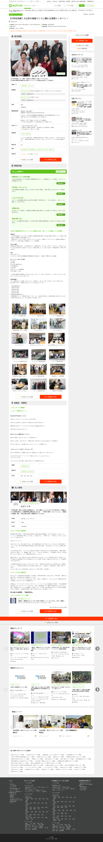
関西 (26, 810)
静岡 (31, 808)
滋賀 (32, 811)
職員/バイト (35, 5)
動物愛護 (34, 829)
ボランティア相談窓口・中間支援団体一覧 (15, 792)
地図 (60, 91)
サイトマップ (13, 787)
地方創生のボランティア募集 (32, 769)
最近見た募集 (62, 1)
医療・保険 (27, 829)
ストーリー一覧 (13, 790)
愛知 (35, 808)
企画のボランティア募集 (80, 767)
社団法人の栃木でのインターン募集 (54, 765)
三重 (38, 808)
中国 (26, 813)
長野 (46, 807)
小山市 (27, 91)
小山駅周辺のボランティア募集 (74, 754)
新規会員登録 (13, 801)
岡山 (38, 814)
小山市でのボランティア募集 (33, 754)
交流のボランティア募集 (66, 767)
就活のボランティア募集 (47, 769)
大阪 (40, 811)
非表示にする (60, 171)
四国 (54, 811)
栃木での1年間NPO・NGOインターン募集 (75, 765)
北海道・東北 (28, 797)
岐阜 (27, 808)
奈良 (47, 811)
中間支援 (41, 827)
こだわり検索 (89, 5)
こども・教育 (32, 823)
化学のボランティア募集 (17, 769)
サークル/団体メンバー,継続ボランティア (35, 790)
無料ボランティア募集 (58, 756)
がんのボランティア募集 (17, 767)
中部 (26, 806)
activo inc (49, 838)
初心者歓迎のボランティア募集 (83, 759)
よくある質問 (13, 785)
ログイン (12, 802)
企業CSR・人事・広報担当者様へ (78, 1)
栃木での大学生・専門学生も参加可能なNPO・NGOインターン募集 (27, 765)
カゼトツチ (14, 21)
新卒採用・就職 (56, 787)
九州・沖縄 (27, 816)
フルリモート (56, 794)
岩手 (36, 798)
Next (97, 648)
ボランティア (27, 5)
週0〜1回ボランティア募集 (52, 759)
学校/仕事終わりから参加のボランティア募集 (22, 761)
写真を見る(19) (60, 73)
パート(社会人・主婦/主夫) (68, 788)
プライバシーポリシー (15, 798)
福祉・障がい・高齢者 (37, 826)
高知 (66, 813)
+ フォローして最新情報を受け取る (30, 502)
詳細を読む (60, 183)
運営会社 (12, 795)
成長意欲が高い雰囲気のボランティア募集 (68, 761)
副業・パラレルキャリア (58, 790)
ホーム (10, 10)
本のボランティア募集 (80, 769)
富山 (31, 807)
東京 (46, 803)
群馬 (35, 803)
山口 (27, 814)
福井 (38, 807)
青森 (32, 798)
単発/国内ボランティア (30, 787)
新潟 (27, 807)
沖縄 (32, 819)
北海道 (27, 798)
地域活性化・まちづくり (31, 824)
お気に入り (55, 1)
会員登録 (68, 1)
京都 (36, 811)
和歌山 (27, 811)
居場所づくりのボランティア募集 (64, 769)
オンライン (27, 795)
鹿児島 (27, 819)
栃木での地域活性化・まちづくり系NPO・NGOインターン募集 (46, 763)
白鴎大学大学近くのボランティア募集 (20, 759)
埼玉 (38, 803)
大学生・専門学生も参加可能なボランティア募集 (22, 756)
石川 (35, 807)
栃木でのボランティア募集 (17, 754)
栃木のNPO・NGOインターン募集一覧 (34, 10)
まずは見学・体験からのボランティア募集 (45, 761)
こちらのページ (24, 154)
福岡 (27, 817)
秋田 (43, 798)
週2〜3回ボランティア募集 (67, 759)
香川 (58, 813)
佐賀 (31, 817)
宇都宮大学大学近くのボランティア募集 (76, 756)
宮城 (40, 798)
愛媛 (62, 813)
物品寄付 (44, 791)
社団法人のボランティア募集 (44, 756)
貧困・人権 (27, 826)
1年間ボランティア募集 (37, 759)
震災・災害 (39, 823)
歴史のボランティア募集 (17, 771)
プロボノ (38, 791)
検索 (82, 5)
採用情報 (51, 837)
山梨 (42, 807)
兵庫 (43, 811)
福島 (27, 800)
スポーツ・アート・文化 (31, 827)
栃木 (23, 91)
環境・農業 (41, 824)
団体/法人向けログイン (85, 782)
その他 (46, 827)
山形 (47, 798)
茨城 (27, 803)
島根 (35, 814)
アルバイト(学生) (57, 788)
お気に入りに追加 (27, 159)
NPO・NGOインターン (18, 10)
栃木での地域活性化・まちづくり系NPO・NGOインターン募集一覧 (60, 10)
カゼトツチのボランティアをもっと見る (58, 607)
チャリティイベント (30, 791)
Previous (5, 648)
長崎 (35, 817)
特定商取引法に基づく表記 (16, 799)
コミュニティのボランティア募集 (33, 767)
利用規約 (12, 797)
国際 (26, 823)
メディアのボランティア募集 (51, 767)
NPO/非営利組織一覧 (15, 788)
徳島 (54, 813)
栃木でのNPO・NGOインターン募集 (19, 763)
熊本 (38, 817)
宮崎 (46, 817)
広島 (42, 814)
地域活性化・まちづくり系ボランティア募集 (53, 754)
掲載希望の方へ (90, 1)
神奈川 (27, 804)
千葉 (42, 803)
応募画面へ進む (52, 159)
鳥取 (31, 814)
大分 (42, 817)
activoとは (49, 1)
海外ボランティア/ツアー (31, 788)
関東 (26, 801)
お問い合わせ (13, 794)
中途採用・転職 (65, 787)
